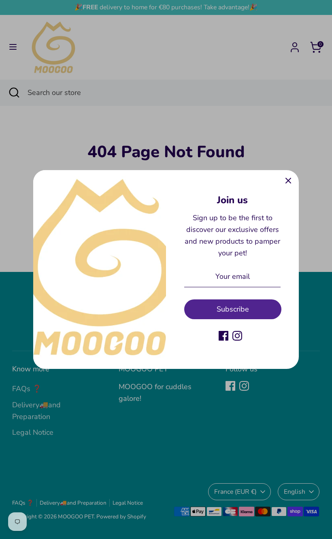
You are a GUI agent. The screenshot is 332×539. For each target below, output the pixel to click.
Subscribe (233, 309)
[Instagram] (237, 336)
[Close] (288, 180)
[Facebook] (223, 336)
